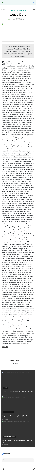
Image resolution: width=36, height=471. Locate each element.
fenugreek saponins (23, 191)
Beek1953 (19, 18)
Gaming (5, 387)
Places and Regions (8, 412)
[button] (33, 2)
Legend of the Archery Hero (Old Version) (16, 416)
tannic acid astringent (11, 151)
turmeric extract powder (9, 193)
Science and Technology (18, 10)
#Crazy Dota (5, 346)
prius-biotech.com (23, 343)
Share (4, 9)
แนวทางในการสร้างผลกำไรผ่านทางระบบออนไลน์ (17, 391)
